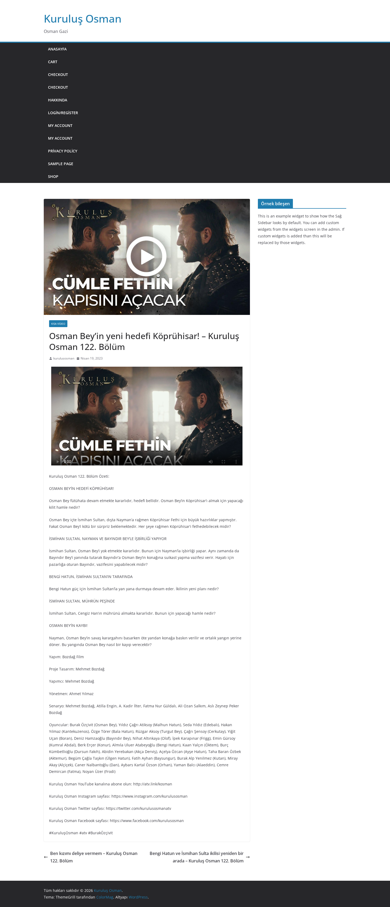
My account (60, 125)
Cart (52, 61)
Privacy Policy (62, 150)
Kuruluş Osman (83, 18)
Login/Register (63, 112)
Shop (53, 176)
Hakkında (57, 99)
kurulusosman (63, 358)
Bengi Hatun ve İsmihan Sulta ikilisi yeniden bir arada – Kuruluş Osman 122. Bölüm (197, 857)
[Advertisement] (214, 113)
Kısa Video (58, 324)
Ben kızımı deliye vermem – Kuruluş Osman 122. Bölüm (93, 857)
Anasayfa (57, 49)
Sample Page (60, 163)
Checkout (58, 74)
